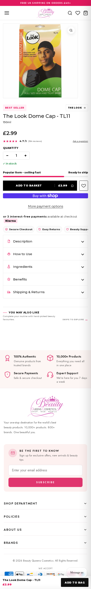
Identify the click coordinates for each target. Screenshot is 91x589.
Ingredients (22, 267)
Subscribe (45, 482)
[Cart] (85, 13)
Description (22, 241)
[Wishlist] (77, 13)
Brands (11, 543)
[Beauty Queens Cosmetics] (45, 13)
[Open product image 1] (40, 60)
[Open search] (70, 13)
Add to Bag (75, 582)
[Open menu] (7, 13)
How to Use (22, 254)
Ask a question (80, 141)
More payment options (45, 206)
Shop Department (20, 503)
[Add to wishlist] (83, 186)
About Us (13, 530)
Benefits (20, 279)
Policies (11, 516)
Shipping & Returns (29, 292)
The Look (75, 107)
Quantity (10, 148)
